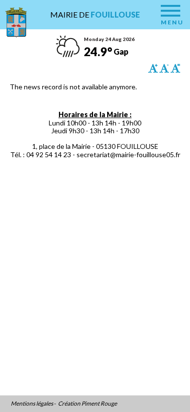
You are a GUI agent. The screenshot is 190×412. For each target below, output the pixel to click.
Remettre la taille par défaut (175, 68)
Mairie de (95, 14)
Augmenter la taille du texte (153, 68)
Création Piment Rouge (87, 403)
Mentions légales (32, 403)
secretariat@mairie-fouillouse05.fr (128, 154)
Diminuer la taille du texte (164, 68)
